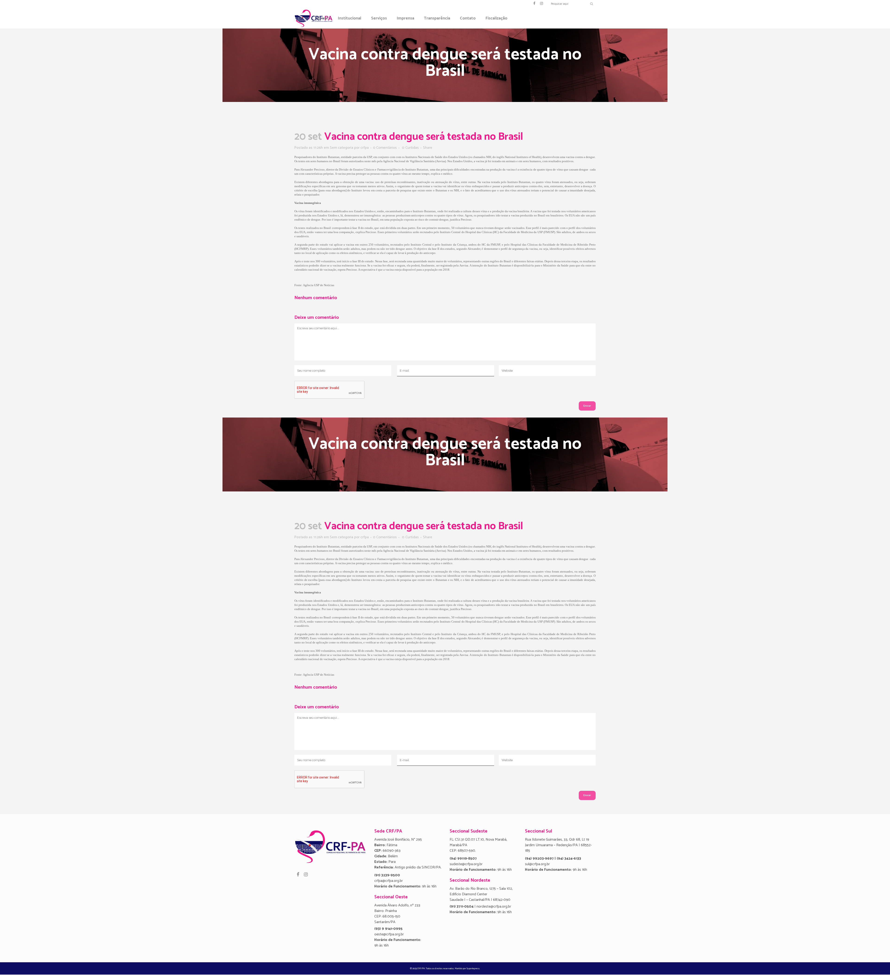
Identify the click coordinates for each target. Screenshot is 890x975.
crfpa (364, 148)
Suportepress (473, 968)
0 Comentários (385, 148)
